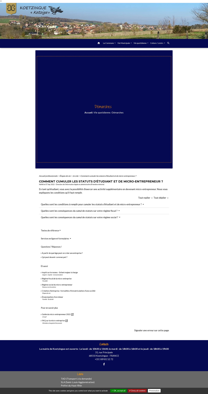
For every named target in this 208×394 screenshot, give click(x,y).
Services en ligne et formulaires (55, 238)
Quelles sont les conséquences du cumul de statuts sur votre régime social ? (79, 217)
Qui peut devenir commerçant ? (54, 257)
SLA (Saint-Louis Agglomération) (77, 382)
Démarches (118, 112)
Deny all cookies (138, 391)
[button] (98, 43)
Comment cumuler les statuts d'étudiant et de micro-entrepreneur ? (108, 176)
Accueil (88, 112)
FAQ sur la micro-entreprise (55, 320)
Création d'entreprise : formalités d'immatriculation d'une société (68, 291)
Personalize (154, 391)
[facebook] (104, 364)
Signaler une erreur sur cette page (151, 330)
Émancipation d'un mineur (52, 297)
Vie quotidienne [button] (140, 43)
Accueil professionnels (48, 176)
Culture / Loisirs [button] (157, 43)
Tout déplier (161, 197)
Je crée (76, 176)
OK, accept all (119, 391)
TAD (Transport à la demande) (76, 378)
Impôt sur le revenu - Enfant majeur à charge (60, 272)
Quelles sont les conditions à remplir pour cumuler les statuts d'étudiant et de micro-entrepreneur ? (91, 204)
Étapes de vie (65, 176)
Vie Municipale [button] (123, 43)
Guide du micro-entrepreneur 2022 (58, 314)
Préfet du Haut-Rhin (71, 385)
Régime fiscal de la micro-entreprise (57, 278)
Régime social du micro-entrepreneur (57, 284)
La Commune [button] (108, 43)
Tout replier (145, 197)
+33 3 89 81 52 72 (104, 359)
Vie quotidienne (102, 112)
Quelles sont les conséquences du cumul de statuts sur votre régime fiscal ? (79, 210)
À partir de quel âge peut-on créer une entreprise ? (62, 253)
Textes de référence (50, 230)
